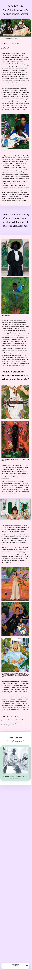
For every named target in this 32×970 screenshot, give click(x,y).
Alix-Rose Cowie (21, 78)
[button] (15, 27)
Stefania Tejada (10, 57)
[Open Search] (3, 966)
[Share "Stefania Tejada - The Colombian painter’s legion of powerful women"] (3, 48)
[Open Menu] (27, 966)
